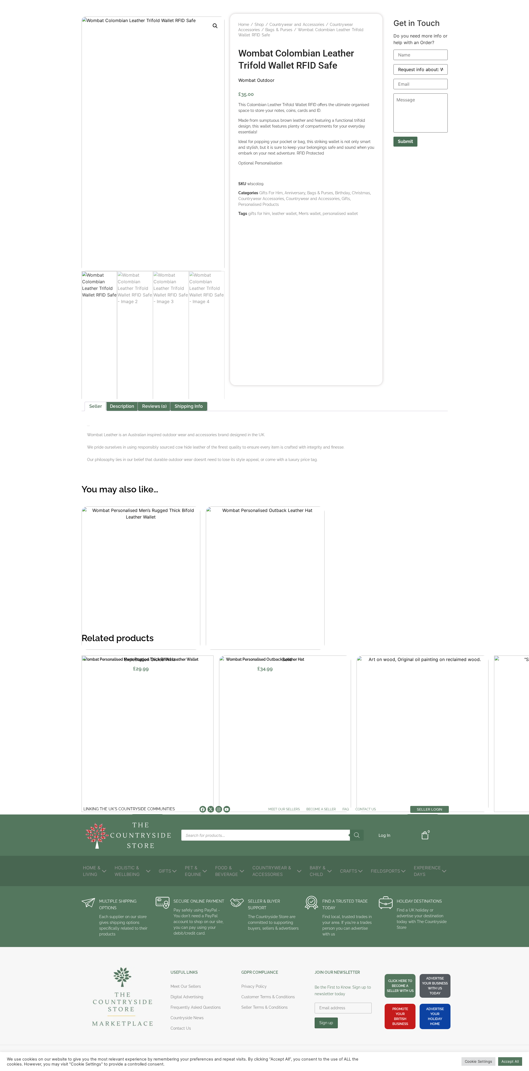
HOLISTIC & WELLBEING (127, 871)
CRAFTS (348, 871)
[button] (215, 26)
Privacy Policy (254, 986)
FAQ (345, 809)
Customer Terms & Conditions (268, 997)
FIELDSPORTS (385, 871)
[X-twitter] (210, 809)
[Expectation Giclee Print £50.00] (148, 733)
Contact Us (365, 809)
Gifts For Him (271, 193)
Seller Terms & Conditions (264, 1007)
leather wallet (284, 213)
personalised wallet (340, 213)
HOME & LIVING (91, 871)
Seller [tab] (95, 406)
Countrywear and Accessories (296, 24)
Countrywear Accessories (261, 198)
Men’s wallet (310, 213)
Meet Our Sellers (284, 809)
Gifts (346, 198)
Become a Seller (321, 809)
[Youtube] (226, 809)
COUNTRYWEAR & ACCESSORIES (271, 871)
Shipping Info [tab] (189, 406)
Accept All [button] (510, 1061)
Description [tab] (122, 406)
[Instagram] (218, 809)
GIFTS (165, 871)
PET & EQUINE (193, 871)
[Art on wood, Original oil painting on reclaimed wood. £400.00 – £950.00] (422, 733)
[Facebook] (202, 809)
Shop (259, 24)
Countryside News (187, 1018)
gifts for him (259, 213)
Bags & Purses (278, 30)
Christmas (361, 193)
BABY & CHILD (317, 871)
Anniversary (295, 193)
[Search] (357, 835)
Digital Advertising (187, 997)
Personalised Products (258, 204)
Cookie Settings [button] (478, 1061)
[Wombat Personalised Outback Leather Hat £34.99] (265, 578)
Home (243, 24)
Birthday (342, 193)
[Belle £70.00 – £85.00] (285, 733)
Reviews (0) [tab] (154, 406)
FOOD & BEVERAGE (226, 871)
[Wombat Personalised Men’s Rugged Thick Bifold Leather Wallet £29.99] (141, 578)
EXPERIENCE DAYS (427, 871)
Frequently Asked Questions (196, 1007)
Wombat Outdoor (256, 80)
